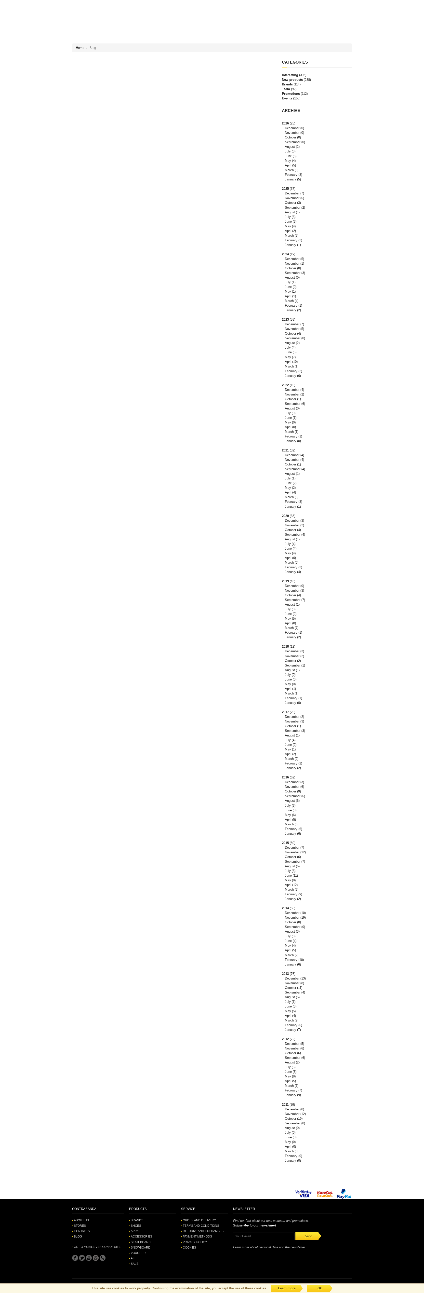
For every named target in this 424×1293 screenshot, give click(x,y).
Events (287, 98)
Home (80, 48)
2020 (285, 516)
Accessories (141, 1236)
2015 (285, 843)
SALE (134, 1264)
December (292, 128)
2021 (285, 450)
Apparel (137, 1231)
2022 (285, 385)
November (292, 133)
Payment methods (197, 1236)
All (133, 1258)
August (290, 147)
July (288, 151)
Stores (80, 1225)
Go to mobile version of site (97, 1247)
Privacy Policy (195, 1242)
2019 (285, 581)
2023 (285, 319)
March (289, 170)
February (291, 175)
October (290, 137)
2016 (285, 777)
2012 (285, 1039)
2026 (285, 123)
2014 (285, 908)
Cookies (189, 1247)
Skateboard (141, 1242)
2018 (285, 646)
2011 (285, 1104)
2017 (285, 712)
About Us (81, 1220)
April (288, 165)
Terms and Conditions (201, 1225)
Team (286, 89)
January (290, 179)
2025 (285, 189)
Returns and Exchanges (203, 1231)
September (292, 142)
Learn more (286, 1288)
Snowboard (140, 1247)
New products (292, 80)
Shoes (136, 1225)
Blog (78, 1236)
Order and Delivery (199, 1220)
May (288, 161)
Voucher (138, 1253)
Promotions (291, 93)
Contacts (82, 1231)
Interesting (290, 75)
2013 (285, 974)
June (288, 156)
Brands (287, 84)
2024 (285, 254)
